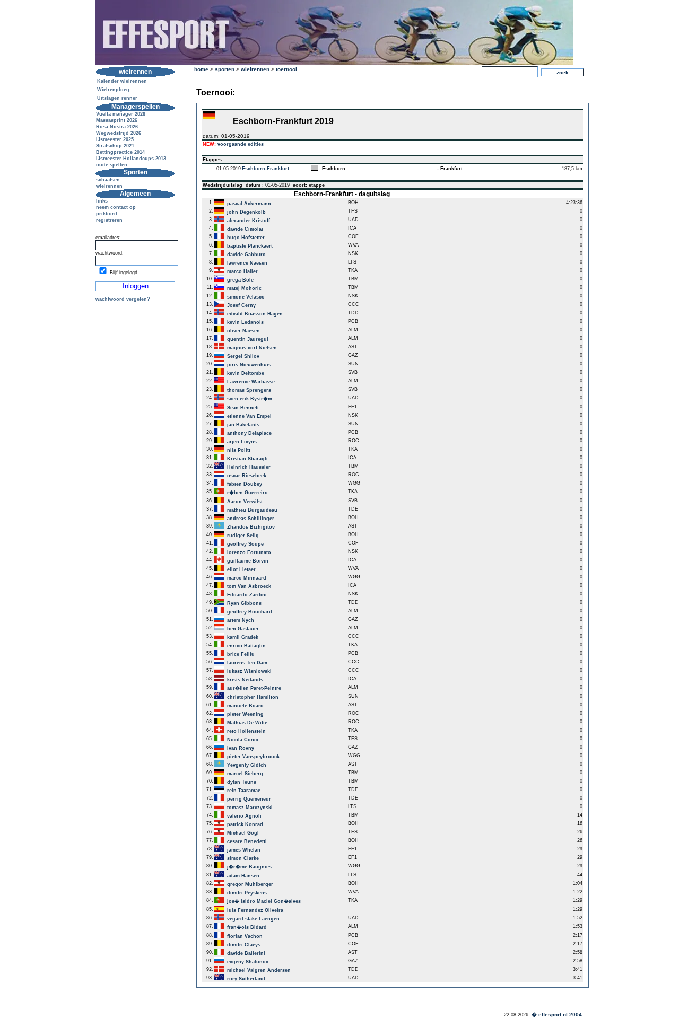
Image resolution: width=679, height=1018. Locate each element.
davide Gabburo (246, 254)
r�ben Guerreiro (247, 492)
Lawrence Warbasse (251, 381)
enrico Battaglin (246, 645)
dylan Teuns (241, 782)
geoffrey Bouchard (249, 612)
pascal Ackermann (249, 203)
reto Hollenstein (246, 731)
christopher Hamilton (252, 697)
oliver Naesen (243, 331)
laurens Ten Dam (247, 662)
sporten (224, 69)
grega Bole (240, 280)
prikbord (106, 213)
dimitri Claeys (243, 944)
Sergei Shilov (243, 356)
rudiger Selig (243, 535)
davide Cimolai (245, 229)
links (102, 201)
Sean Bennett (243, 407)
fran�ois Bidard (247, 927)
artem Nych (240, 620)
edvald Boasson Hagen (255, 314)
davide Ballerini (246, 953)
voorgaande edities (240, 144)
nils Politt (238, 450)
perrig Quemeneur (249, 799)
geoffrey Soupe (245, 544)
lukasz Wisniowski (249, 671)
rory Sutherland (246, 978)
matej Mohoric (244, 288)
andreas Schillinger (250, 518)
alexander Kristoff (248, 220)
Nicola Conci (242, 739)
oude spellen (111, 165)
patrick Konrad (245, 824)
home (201, 69)
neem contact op (116, 207)
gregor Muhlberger (250, 884)
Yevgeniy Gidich (246, 765)
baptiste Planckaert (250, 246)
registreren (109, 220)
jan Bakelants (243, 424)
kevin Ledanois (245, 322)
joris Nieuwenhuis (249, 364)
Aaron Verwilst (245, 501)
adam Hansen (243, 876)
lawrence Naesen (247, 263)
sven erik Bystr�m (249, 398)
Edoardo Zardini (247, 595)
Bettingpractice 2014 (120, 152)
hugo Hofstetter (246, 237)
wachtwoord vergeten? (122, 299)
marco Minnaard (246, 578)
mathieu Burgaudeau (252, 510)
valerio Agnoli (244, 816)
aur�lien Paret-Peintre (254, 688)
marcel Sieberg (245, 773)
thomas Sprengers (249, 390)
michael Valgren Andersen (259, 970)
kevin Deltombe (245, 373)
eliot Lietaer (241, 569)
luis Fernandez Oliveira (255, 910)
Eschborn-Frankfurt (265, 168)
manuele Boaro (245, 705)
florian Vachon (245, 936)
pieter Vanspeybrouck (253, 756)
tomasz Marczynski (250, 807)
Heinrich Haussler (249, 467)
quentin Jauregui (247, 339)
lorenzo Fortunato (249, 552)
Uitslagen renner (117, 98)
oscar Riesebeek (246, 475)
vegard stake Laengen (253, 919)
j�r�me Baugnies (249, 867)
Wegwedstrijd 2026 (118, 133)
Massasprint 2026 (116, 120)
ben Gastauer (243, 628)
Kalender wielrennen (122, 81)
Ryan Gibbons (244, 603)
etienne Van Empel (249, 416)
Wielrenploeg (113, 89)
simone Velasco (246, 297)
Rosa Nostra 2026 (117, 126)
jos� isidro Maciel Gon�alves (264, 901)
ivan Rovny (240, 748)
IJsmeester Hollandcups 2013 (131, 158)
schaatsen (108, 179)
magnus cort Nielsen (252, 347)
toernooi (286, 69)
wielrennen (109, 186)
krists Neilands (245, 679)
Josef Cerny (241, 305)
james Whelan (243, 850)
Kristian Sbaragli (247, 458)
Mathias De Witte (247, 722)
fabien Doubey (244, 484)
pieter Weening (245, 714)
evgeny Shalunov (247, 961)
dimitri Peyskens (247, 893)
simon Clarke (243, 858)
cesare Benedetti (247, 841)
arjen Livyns (242, 441)
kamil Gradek (242, 637)
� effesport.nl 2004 (557, 1014)
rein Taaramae (243, 790)
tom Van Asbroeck (249, 586)
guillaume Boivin (247, 561)
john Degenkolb (246, 212)
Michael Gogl (243, 833)
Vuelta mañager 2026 (120, 114)
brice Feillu (241, 654)
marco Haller (242, 271)
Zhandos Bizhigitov (251, 527)
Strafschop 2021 (115, 145)
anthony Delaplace (249, 433)
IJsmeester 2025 (115, 139)
